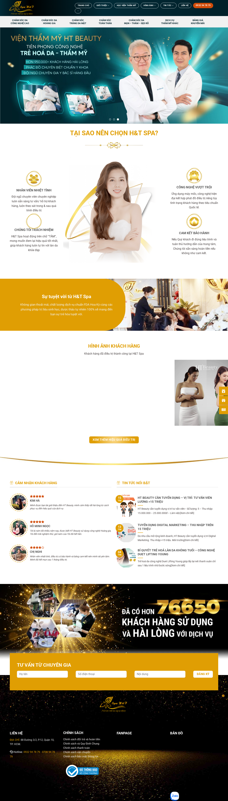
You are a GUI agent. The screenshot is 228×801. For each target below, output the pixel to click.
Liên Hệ (185, 5)
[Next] (219, 75)
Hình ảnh (148, 5)
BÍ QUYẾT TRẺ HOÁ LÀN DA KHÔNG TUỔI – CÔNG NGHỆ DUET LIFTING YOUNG (176, 552)
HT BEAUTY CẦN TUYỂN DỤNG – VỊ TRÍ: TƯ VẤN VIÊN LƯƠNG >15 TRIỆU (175, 499)
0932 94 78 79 (32, 752)
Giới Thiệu (102, 5)
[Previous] (9, 75)
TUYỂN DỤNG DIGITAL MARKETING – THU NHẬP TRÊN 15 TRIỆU (175, 527)
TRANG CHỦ (83, 5)
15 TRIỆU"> (124, 515)
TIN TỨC (167, 5)
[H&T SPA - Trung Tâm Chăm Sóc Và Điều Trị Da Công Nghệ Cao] (38, 8)
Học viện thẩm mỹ (126, 5)
